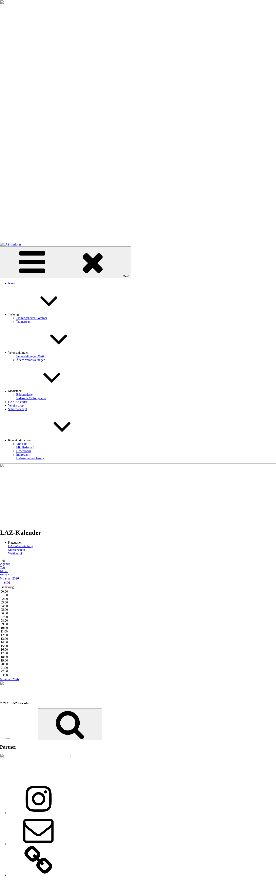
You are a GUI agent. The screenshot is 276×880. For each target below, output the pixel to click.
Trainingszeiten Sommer (31, 318)
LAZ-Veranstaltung (20, 546)
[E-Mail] (38, 844)
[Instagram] (38, 812)
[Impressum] (38, 875)
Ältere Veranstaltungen (30, 360)
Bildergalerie (24, 394)
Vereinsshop (16, 405)
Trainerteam (23, 321)
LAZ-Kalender (17, 402)
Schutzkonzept (17, 409)
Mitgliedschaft (25, 447)
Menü (126, 276)
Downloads (23, 451)
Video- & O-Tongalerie (31, 398)
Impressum (23, 454)
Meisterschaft (16, 549)
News (12, 283)
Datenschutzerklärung (30, 458)
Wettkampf (15, 553)
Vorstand (21, 443)
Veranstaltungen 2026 (30, 356)
